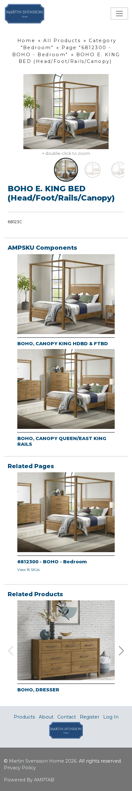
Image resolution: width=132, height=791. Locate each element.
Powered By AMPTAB (29, 780)
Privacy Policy (20, 768)
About (46, 717)
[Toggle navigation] (119, 13)
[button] (121, 651)
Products (24, 717)
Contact (66, 717)
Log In (111, 717)
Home (26, 40)
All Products (62, 40)
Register (89, 717)
